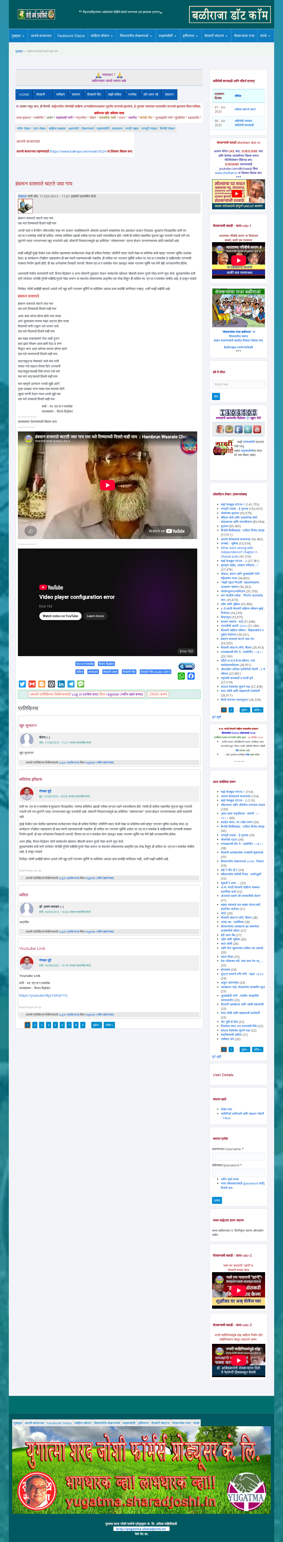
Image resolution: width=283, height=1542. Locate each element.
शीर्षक (238, 96)
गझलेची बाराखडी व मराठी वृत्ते (237, 678)
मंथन (201, 41)
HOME (24, 94)
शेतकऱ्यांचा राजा (244, 35)
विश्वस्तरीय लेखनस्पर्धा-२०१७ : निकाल (242, 861)
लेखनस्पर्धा (87, 128)
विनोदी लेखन (167, 128)
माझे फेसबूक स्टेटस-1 (233, 504)
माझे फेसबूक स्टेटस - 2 (234, 561)
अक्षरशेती (73, 128)
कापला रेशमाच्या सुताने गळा (235, 686)
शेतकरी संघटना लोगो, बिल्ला (236, 647)
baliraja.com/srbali (238, 347)
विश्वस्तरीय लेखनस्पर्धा (134, 35)
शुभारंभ (224, 526)
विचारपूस (226, 617)
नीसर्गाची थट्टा (229, 839)
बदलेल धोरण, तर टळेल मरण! (236, 822)
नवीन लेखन (24, 128)
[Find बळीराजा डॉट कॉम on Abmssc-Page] (229, 429)
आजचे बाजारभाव (41, 35)
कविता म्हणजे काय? (245, 109)
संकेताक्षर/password (227, 1165)
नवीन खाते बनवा (230, 1179)
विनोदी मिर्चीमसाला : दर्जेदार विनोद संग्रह (242, 530)
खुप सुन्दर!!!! (28, 725)
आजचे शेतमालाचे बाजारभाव (235, 539)
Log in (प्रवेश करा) (85, 694)
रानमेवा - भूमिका (229, 543)
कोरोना (177, 41)
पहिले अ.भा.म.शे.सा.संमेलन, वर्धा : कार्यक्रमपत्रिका (238, 662)
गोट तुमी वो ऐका (229, 1022)
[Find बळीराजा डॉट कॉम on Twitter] (247, 429)
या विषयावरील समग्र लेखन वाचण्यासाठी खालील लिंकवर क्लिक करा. (239, 336)
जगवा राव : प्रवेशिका (232, 922)
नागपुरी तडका (149, 128)
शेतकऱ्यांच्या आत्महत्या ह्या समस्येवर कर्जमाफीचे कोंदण (240, 928)
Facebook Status (71, 35)
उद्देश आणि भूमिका (230, 604)
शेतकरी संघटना (214, 35)
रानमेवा (132, 94)
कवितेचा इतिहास (30, 779)
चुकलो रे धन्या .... (230, 883)
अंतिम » (109, 1025)
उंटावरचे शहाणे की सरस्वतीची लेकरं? (241, 896)
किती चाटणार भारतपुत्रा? (235, 700)
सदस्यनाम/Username (228, 1149)
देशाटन (169, 94)
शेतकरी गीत (94, 94)
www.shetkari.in (226, 173)
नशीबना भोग (228, 1039)
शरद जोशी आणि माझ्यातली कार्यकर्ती (240, 691)
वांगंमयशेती (249, 442)
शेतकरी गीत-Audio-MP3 (155, 672)
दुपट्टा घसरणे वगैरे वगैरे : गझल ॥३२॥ (242, 974)
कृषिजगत (143, 1423)
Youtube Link (32, 948)
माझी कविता (114, 94)
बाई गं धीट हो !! (229, 870)
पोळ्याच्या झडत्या (230, 513)
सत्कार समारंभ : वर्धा (232, 621)
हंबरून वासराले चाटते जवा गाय (237, 639)
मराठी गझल (132, 128)
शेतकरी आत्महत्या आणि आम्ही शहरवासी (242, 1004)
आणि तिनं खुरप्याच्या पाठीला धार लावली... (243, 948)
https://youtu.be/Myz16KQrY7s (43, 995)
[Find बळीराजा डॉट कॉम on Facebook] (238, 429)
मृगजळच (225, 969)
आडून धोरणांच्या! (230, 982)
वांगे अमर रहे (150, 94)
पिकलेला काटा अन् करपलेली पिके (239, 1026)
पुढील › (96, 1025)
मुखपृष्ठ (16, 35)
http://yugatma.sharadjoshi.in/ (141, 1529)
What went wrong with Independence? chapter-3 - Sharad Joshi (240, 552)
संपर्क (263, 35)
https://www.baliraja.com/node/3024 (78, 151)
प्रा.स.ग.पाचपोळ (85, 664)
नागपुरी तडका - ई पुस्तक (234, 508)
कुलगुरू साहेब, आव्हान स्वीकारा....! (239, 565)
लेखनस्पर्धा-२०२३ (138, 41)
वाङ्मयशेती (103, 128)
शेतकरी (39, 94)
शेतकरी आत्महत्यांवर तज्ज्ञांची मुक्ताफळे (242, 852)
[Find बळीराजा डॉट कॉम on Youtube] (257, 429)
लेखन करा (226, 1109)
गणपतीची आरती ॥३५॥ (234, 626)
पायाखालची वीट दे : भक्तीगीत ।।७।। (242, 652)
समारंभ (76, 94)
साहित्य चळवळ (109, 41)
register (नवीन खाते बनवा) (124, 694)
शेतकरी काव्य (110, 672)
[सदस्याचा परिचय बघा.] (25, 205)
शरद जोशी (226, 943)
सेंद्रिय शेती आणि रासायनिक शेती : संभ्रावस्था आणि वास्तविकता (239, 519)
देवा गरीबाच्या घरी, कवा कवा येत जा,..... (242, 961)
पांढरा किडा (227, 957)
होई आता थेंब (228, 935)
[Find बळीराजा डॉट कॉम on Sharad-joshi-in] (220, 429)
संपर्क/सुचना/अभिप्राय (233, 591)
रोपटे (224, 913)
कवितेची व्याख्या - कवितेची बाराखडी (244, 123)
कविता (79, 672)
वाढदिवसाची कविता (231, 1034)
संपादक (22, 196)
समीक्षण (60, 94)
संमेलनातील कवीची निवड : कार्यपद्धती (241, 874)
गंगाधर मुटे (45, 791)
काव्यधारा (117, 128)
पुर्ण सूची (216, 717)
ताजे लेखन (39, 128)
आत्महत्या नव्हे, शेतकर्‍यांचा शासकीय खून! (243, 987)
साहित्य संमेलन (83, 1423)
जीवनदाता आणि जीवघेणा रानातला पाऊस (243, 805)
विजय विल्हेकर (106, 664)
